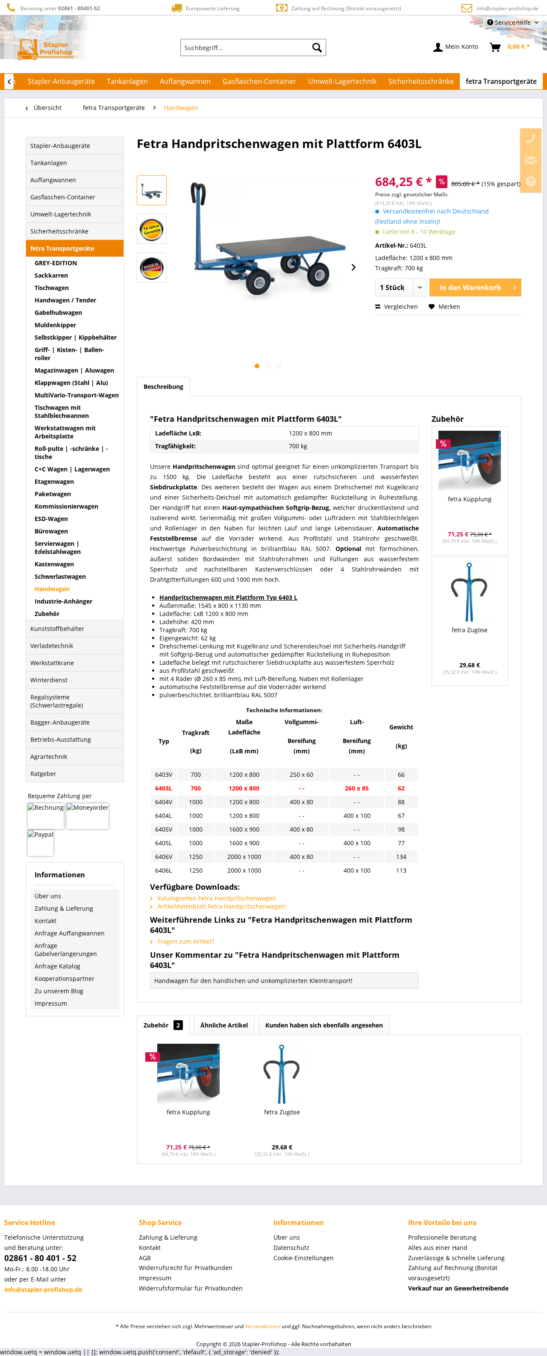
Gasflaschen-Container (62, 197)
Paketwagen (53, 494)
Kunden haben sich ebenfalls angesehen (324, 1025)
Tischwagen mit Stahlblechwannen (62, 411)
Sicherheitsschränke (59, 231)
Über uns (48, 896)
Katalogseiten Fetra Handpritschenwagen (216, 898)
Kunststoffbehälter (57, 629)
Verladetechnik (51, 646)
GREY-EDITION (56, 263)
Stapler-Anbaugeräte (60, 146)
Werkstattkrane (52, 663)
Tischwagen (52, 288)
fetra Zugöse (470, 630)
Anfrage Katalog (57, 966)
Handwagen (52, 589)
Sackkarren (51, 275)
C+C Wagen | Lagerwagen (72, 469)
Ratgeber (43, 774)
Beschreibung (163, 386)
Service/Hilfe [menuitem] (512, 22)
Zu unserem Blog (59, 991)
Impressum (51, 1003)
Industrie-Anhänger (63, 601)
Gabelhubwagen (58, 312)
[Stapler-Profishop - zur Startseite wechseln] (45, 49)
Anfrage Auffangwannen (70, 933)
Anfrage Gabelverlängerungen (66, 950)
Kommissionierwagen (66, 506)
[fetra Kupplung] (470, 461)
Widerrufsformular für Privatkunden (191, 1288)
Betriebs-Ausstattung (60, 739)
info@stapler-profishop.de (507, 8)
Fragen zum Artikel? (185, 941)
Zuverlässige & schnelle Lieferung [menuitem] (456, 1258)
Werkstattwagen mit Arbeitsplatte (65, 432)
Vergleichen (400, 306)
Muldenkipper (55, 325)
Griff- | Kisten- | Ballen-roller (69, 354)
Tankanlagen (48, 163)
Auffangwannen (53, 180)
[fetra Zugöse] (470, 592)
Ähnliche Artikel (224, 1025)
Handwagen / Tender (65, 300)
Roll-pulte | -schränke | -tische (71, 452)
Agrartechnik (48, 756)
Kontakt (45, 921)
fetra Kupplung (469, 499)
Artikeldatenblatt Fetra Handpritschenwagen (220, 906)
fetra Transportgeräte (62, 248)
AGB (145, 1258)
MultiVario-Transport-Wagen (77, 395)
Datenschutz (291, 1247)
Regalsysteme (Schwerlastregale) (56, 701)
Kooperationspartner (64, 978)
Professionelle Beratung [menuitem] (442, 1237)
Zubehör (47, 614)
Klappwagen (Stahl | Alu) (71, 383)
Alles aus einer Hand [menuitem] (438, 1247)
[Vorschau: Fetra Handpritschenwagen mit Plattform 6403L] (152, 190)
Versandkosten (262, 1326)
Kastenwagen (54, 564)
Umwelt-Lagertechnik (60, 214)
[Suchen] (317, 47)
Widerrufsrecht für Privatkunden (185, 1268)
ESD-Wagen (51, 519)
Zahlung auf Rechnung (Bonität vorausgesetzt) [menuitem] (452, 1273)
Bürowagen (51, 531)
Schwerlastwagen (60, 576)
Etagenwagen (54, 481)
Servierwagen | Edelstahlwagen (58, 547)
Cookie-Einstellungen (304, 1258)
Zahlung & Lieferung (64, 908)
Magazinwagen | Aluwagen (74, 370)
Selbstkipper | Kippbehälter (76, 337)
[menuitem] (253, 47)
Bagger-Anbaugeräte (60, 722)
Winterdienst (49, 680)
